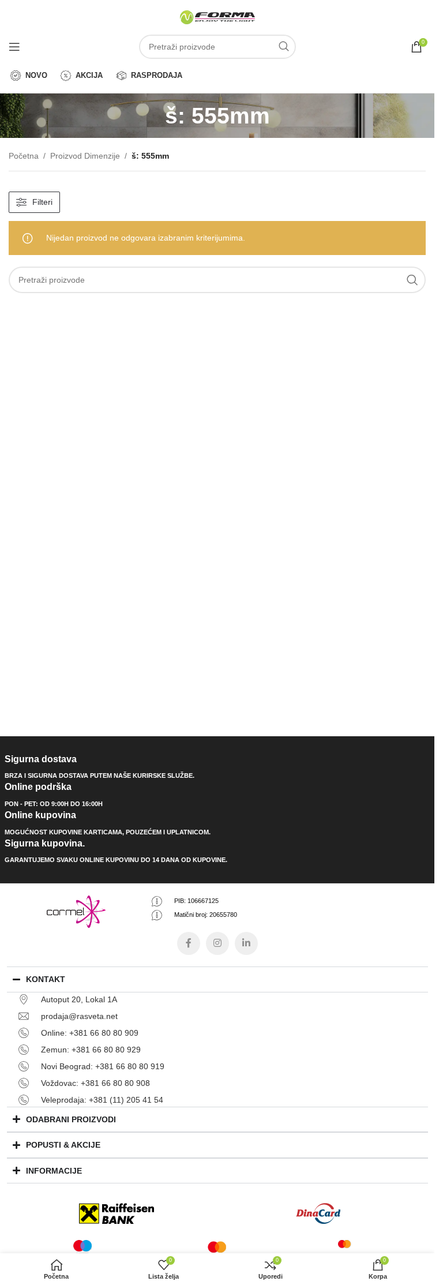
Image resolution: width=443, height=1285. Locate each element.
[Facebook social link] (188, 943)
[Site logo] (217, 16)
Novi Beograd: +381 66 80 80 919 (102, 1066)
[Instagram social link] (217, 943)
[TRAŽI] (284, 47)
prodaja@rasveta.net (79, 1016)
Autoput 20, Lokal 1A (79, 999)
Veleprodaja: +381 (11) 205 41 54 (102, 1099)
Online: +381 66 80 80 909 (89, 1032)
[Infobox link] (217, 768)
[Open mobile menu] (14, 46)
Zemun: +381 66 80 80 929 (91, 1049)
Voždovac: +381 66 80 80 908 (95, 1083)
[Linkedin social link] (246, 943)
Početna (24, 155)
